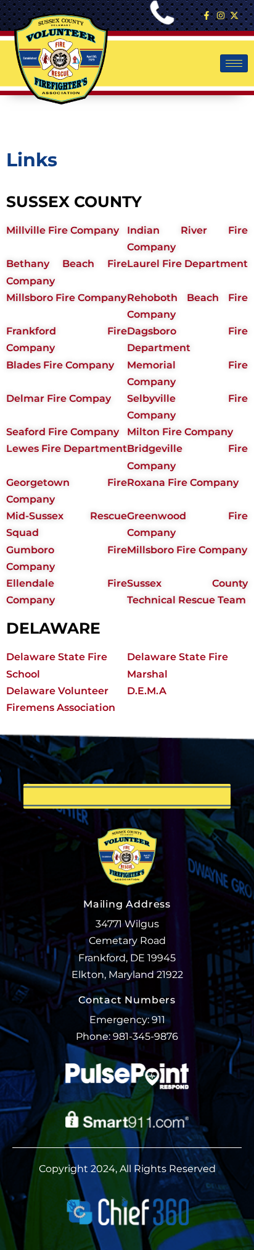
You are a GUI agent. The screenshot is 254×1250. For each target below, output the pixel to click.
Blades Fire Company (60, 365)
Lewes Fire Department (66, 448)
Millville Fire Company (62, 230)
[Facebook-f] (206, 15)
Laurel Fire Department (187, 264)
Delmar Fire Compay (58, 398)
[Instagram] (220, 15)
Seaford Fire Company (62, 432)
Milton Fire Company (180, 432)
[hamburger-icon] (234, 63)
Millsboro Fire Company (66, 298)
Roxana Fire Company (183, 482)
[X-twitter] (234, 15)
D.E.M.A (146, 691)
